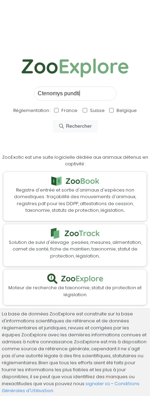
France (68, 110)
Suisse (97, 110)
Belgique (126, 110)
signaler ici (97, 383)
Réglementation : (32, 110)
